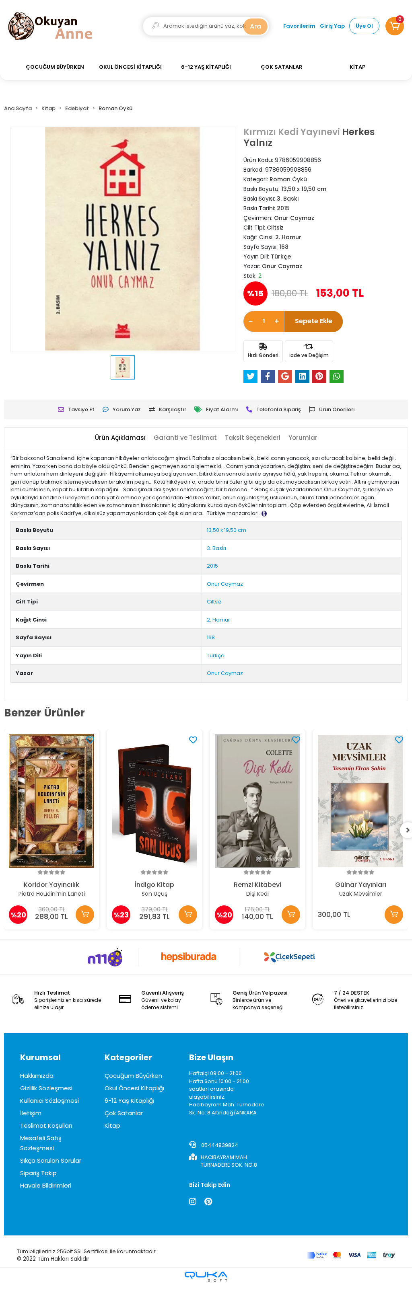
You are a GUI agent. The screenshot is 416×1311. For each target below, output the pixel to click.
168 (211, 637)
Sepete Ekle (313, 321)
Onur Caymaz (225, 584)
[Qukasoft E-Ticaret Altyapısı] (206, 1277)
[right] (408, 830)
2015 (212, 566)
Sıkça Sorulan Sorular (50, 1160)
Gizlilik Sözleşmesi (46, 1088)
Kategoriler (128, 1057)
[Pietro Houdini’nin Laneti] (51, 801)
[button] (394, 26)
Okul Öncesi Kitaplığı (134, 1088)
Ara (255, 26)
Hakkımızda (37, 1075)
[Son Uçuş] (154, 801)
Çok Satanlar (124, 1113)
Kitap (112, 1125)
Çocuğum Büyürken (133, 1075)
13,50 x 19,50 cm (226, 530)
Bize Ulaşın (211, 1057)
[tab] (120, 438)
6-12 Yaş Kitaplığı (129, 1100)
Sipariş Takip (38, 1173)
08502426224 (245, 1126)
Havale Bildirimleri (45, 1185)
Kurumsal (40, 1057)
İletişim (30, 1113)
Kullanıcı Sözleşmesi (49, 1100)
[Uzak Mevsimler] (360, 801)
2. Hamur (218, 620)
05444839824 (219, 1145)
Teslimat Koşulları (46, 1125)
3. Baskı (216, 548)
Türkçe (215, 655)
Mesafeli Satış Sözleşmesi (41, 1143)
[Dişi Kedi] (257, 801)
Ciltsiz (214, 601)
